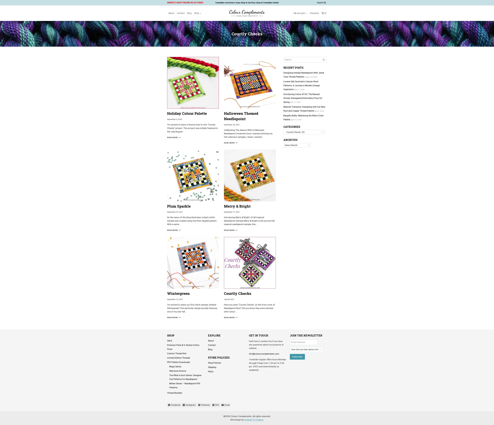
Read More (173, 137)
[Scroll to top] (485, 421)
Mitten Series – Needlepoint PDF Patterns (184, 385)
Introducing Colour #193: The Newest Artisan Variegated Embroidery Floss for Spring (302, 98)
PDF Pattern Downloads (178, 362)
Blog (189, 13)
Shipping (212, 367)
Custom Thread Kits (176, 353)
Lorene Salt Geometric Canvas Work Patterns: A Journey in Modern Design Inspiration (301, 85)
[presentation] (193, 83)
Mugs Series (175, 366)
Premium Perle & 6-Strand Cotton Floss (183, 347)
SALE (169, 340)
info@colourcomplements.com (264, 354)
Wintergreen (178, 293)
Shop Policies (214, 363)
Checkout (314, 13)
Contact (181, 13)
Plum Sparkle (179, 206)
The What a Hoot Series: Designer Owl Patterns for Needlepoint (185, 377)
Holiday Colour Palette (187, 113)
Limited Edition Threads (178, 358)
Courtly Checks (237, 293)
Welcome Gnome (177, 371)
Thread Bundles (174, 393)
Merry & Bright (237, 206)
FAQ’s (210, 371)
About (171, 13)
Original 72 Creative (253, 419)
